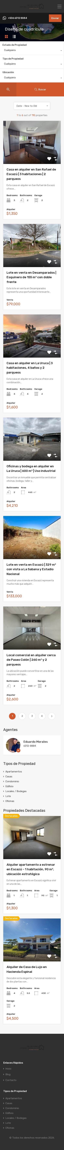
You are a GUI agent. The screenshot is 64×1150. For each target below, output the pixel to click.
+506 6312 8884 (17, 18)
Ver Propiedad (32, 155)
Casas (8, 776)
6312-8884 (29, 745)
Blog (8, 1074)
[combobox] (32, 51)
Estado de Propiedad (14, 45)
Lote (8, 796)
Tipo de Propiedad (12, 58)
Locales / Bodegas (16, 791)
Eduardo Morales (35, 742)
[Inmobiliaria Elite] (32, 8)
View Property (32, 850)
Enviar (55, 18)
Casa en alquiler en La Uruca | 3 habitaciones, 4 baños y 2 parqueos (30, 367)
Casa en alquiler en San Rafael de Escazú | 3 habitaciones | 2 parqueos (31, 174)
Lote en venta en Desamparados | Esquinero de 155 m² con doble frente (31, 277)
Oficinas (9, 801)
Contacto (10, 1080)
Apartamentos (13, 771)
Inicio (8, 1069)
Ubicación (8, 72)
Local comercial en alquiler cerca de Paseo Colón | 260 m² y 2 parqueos (31, 659)
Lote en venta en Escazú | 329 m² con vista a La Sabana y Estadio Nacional (31, 569)
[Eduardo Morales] (13, 750)
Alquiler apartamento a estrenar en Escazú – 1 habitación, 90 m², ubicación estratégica (31, 869)
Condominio (12, 781)
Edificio (9, 786)
